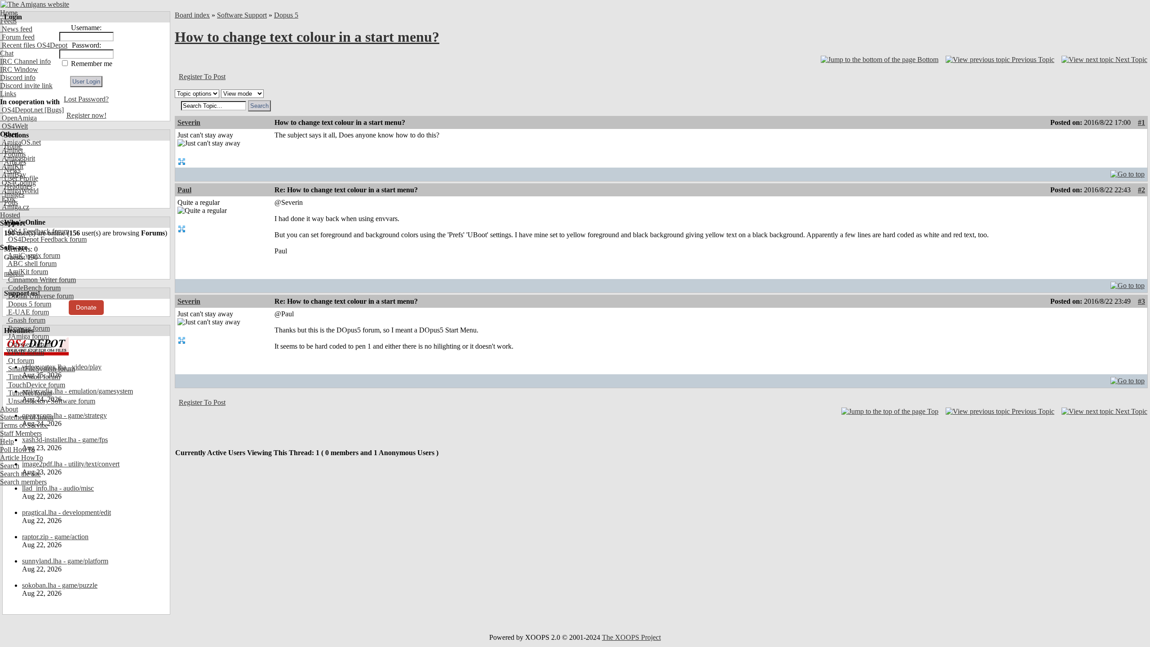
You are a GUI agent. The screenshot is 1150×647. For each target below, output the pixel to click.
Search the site (20, 474)
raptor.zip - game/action (55, 537)
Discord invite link (26, 85)
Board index (192, 15)
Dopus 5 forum (28, 304)
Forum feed (17, 37)
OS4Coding (18, 182)
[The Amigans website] (34, 4)
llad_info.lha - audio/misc (58, 488)
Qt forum (20, 360)
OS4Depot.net (21, 110)
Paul (184, 190)
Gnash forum (25, 320)
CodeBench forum (33, 288)
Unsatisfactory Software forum (50, 401)
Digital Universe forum (40, 296)
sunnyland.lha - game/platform (65, 561)
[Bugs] (53, 110)
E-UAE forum (27, 312)
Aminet (11, 150)
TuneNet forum (29, 393)
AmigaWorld (19, 191)
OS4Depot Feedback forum (46, 239)
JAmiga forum (27, 336)
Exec (8, 199)
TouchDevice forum (35, 385)
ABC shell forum (31, 263)
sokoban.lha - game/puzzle (59, 585)
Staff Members (21, 433)
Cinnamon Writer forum (41, 280)
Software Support (242, 15)
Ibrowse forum (28, 328)
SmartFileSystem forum (40, 368)
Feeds (8, 21)
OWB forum (25, 352)
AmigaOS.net (20, 142)
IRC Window (19, 69)
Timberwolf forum (33, 377)
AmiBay (13, 174)
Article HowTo (21, 457)
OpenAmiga (18, 118)
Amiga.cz (14, 207)
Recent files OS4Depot (33, 45)
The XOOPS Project (631, 637)
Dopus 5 (286, 15)
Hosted (10, 215)
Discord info (17, 77)
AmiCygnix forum (33, 255)
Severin (188, 122)
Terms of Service (24, 425)
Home (9, 13)
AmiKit (11, 166)
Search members (23, 482)
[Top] (1127, 172)
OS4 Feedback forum (37, 231)
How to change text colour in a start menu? (307, 37)
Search (9, 466)
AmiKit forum (27, 271)
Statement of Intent (26, 417)
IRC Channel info (25, 61)
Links (8, 93)
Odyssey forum (29, 344)
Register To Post (202, 76)
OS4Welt (14, 126)
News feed (16, 29)
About (9, 409)
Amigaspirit (17, 158)
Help (7, 441)
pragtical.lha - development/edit (66, 512)
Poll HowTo (17, 449)
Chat (6, 53)
